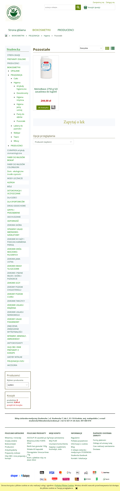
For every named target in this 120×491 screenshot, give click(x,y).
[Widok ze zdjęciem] (107, 48)
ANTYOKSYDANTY (15, 343)
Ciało (16, 78)
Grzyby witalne (11, 441)
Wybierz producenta (15, 380)
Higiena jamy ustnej (20, 107)
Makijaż (17, 133)
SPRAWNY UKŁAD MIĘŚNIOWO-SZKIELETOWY (15, 232)
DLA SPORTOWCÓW (16, 201)
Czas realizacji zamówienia (103, 446)
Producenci (9, 447)
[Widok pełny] (112, 48)
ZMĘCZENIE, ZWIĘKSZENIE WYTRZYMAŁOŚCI (14, 329)
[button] (53, 107)
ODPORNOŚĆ (13, 221)
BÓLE (9, 186)
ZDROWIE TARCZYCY (16, 301)
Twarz (16, 137)
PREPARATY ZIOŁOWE (16, 59)
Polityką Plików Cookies (64, 485)
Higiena (17, 82)
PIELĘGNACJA (16, 75)
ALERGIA (11, 182)
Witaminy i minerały (13, 438)
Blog (73, 447)
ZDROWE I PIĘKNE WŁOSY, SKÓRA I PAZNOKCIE (15, 276)
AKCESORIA (12, 365)
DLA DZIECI (12, 197)
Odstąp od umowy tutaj (102, 443)
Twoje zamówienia (56, 438)
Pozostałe (21, 121)
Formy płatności (99, 440)
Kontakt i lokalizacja (79, 458)
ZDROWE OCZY (13, 283)
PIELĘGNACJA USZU (15, 361)
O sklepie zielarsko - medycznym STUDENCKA (81, 451)
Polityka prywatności (79, 441)
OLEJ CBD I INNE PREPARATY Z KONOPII (14, 350)
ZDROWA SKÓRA (14, 225)
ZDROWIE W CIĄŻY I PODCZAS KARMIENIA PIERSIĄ (16, 242)
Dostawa (96, 449)
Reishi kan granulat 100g (37, 446)
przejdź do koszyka (14, 405)
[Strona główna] (13, 14)
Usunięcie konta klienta (58, 444)
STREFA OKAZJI (13, 55)
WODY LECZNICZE (15, 178)
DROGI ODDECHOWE (16, 206)
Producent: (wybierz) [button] (43, 142)
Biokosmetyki (10, 444)
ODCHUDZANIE (14, 217)
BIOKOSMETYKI (13, 67)
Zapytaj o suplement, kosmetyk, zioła (57, 448)
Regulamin (75, 438)
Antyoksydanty (11, 450)
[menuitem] (17, 29)
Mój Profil (53, 441)
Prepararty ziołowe (12, 453)
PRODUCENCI (13, 63)
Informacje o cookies (79, 444)
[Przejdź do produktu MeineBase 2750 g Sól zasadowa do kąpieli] (46, 70)
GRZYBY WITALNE (14, 357)
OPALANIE (15, 71)
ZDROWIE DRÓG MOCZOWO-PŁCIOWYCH (14, 252)
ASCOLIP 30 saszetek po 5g (38, 438)
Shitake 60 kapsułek (35, 449)
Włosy (16, 141)
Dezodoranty (22, 93)
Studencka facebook (79, 455)
